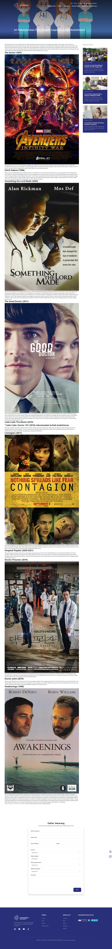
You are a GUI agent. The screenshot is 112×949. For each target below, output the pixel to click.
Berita (75, 3)
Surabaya (65, 926)
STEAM (59, 6)
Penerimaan (93, 6)
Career (43, 923)
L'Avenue (65, 918)
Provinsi (33, 850)
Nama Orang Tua (35, 831)
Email (58, 843)
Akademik (67, 6)
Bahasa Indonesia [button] (92, 3)
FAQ (84, 3)
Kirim (77, 889)
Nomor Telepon (35, 843)
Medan (64, 928)
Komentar (33, 875)
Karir (72, 3)
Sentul (64, 923)
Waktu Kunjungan (36, 868)
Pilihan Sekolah (35, 856)
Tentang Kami (51, 6)
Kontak (80, 3)
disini (59, 802)
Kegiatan (85, 6)
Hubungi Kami (45, 926)
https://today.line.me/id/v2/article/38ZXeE (15, 803)
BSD (64, 921)
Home (43, 918)
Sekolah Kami (76, 6)
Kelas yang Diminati (36, 862)
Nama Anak (34, 837)
